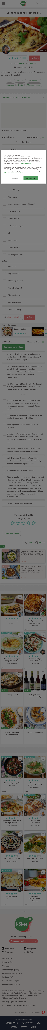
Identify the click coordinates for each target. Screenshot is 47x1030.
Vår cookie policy (26, 163)
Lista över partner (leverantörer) (13, 172)
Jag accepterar (31, 178)
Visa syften (15, 178)
